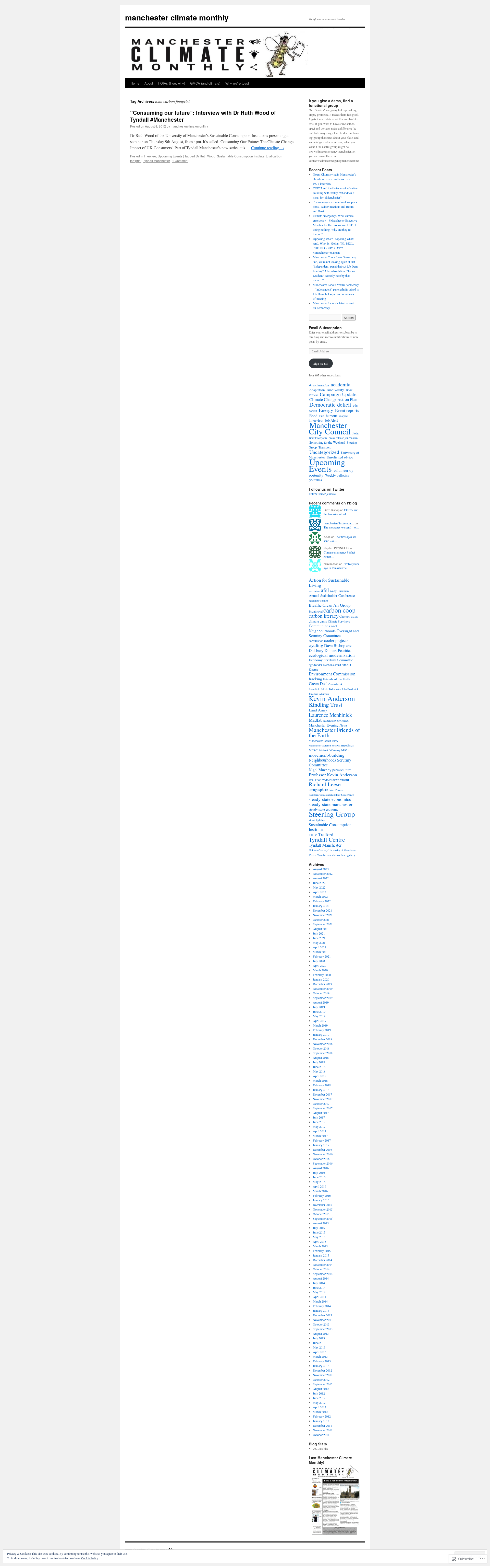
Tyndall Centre (327, 839)
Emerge (313, 669)
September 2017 (323, 1108)
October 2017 (321, 1103)
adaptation (314, 591)
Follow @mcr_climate (322, 494)
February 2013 (322, 1361)
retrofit (344, 779)
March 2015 (320, 1246)
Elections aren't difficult (337, 665)
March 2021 (320, 952)
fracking (315, 678)
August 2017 (321, 1113)
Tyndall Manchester (156, 160)
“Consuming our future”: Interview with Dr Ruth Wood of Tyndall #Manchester (203, 116)
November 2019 (323, 988)
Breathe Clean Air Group (329, 605)
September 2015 (323, 1218)
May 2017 (319, 1126)
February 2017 (322, 1140)
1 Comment (180, 160)
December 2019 (322, 984)
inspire (343, 415)
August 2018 (321, 1057)
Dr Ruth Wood (205, 156)
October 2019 (321, 993)
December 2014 (322, 1260)
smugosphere (318, 789)
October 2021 (321, 919)
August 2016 (321, 1168)
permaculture (341, 769)
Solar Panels (335, 790)
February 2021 (322, 956)
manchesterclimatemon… (339, 523)
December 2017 (322, 1094)
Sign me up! (320, 363)
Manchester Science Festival (324, 745)
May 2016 (319, 1182)
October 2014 (321, 1269)
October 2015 (321, 1214)
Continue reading (267, 147)
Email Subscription (325, 327)
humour (331, 415)
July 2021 (319, 933)
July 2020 (319, 961)
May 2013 (319, 1347)
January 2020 (321, 979)
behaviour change (318, 600)
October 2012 (321, 1379)
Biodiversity (335, 389)
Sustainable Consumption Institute (240, 156)
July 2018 (319, 1062)
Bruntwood (316, 611)
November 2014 (323, 1264)
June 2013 (319, 1343)
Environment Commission (332, 674)
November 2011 (323, 1430)
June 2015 (319, 1232)
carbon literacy (324, 616)
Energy (326, 410)
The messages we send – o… (341, 527)
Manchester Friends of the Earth (334, 732)
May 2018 (319, 1071)
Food (313, 415)
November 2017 (323, 1099)
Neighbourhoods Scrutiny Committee (330, 762)
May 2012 (319, 1402)
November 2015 (323, 1209)
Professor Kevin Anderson (333, 775)
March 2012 (320, 1412)
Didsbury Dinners (323, 650)
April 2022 (319, 892)
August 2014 (321, 1278)
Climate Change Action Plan (333, 399)
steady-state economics (330, 799)
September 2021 (323, 924)
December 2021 (322, 910)
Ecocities (344, 650)
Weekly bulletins (337, 475)
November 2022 (323, 873)
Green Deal (318, 683)
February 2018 (322, 1085)
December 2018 (322, 1039)
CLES (354, 616)
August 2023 (321, 869)
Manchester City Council (330, 428)
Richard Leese (325, 784)
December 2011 (322, 1425)
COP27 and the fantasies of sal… (341, 512)
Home (135, 83)
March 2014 (320, 1301)
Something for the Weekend (327, 442)
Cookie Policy (89, 1558)
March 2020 (320, 970)
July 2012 (319, 1393)
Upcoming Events (170, 156)
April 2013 (319, 1352)
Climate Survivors (339, 621)
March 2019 (320, 1025)
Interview (150, 156)
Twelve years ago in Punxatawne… (341, 566)
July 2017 (319, 1117)
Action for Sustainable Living (329, 582)
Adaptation (317, 389)
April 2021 (319, 947)
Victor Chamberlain (320, 855)
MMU (345, 749)
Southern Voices (318, 795)
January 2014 (321, 1310)
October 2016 (321, 1159)
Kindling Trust (325, 704)
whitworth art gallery (343, 855)
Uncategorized (324, 451)
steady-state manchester (330, 804)
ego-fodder (315, 665)
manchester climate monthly (177, 17)
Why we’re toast (237, 83)
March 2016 (320, 1191)
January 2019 (321, 1034)
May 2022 (319, 887)
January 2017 (321, 1145)
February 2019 (322, 1030)
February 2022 (322, 901)
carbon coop (339, 610)
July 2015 (319, 1228)
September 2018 (323, 1053)
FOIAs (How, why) (171, 83)
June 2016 (319, 1177)
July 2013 (319, 1338)
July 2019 (319, 1007)
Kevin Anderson (332, 698)
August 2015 (321, 1223)
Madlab (316, 720)
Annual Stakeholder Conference (332, 595)
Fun (321, 416)
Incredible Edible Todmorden (325, 689)
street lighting (317, 820)
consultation (316, 641)
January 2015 (321, 1255)
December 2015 (322, 1205)
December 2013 (322, 1315)
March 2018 (320, 1080)
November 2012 (323, 1375)
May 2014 (319, 1292)
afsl (325, 590)
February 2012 (322, 1416)
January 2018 (321, 1090)
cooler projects (336, 640)
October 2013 (321, 1324)
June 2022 (319, 883)
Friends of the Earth (336, 679)
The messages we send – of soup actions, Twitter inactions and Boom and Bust (335, 206)
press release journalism (343, 438)
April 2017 (319, 1131)
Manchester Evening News (328, 725)
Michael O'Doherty (329, 750)
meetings (347, 745)
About (148, 83)
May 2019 (319, 1016)
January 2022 (321, 906)
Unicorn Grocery (318, 850)
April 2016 (319, 1186)
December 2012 (322, 1370)
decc (348, 646)
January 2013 (321, 1366)
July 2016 (319, 1172)
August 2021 (321, 929)
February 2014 (322, 1306)
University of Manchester (342, 850)
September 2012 (323, 1384)
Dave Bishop (334, 645)
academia (340, 384)
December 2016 (322, 1149)
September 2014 (323, 1274)
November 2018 (323, 1044)
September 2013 (323, 1329)
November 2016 (323, 1154)
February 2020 (322, 975)
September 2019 (323, 998)
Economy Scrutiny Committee (331, 660)
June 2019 (319, 1011)
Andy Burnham (339, 591)
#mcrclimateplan (319, 385)
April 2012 (319, 1407)
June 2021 (319, 938)
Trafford (325, 834)
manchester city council (336, 720)
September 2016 (323, 1163)
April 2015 (319, 1241)
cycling (316, 645)
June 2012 (319, 1398)
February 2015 (322, 1251)
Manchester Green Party (323, 741)
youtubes (315, 480)
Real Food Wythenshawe (324, 780)
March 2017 (320, 1136)
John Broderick (350, 689)
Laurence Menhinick (330, 714)
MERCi (313, 750)
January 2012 (321, 1421)
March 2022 (320, 896)
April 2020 (319, 965)
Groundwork (335, 684)
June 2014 (319, 1287)
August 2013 (321, 1333)
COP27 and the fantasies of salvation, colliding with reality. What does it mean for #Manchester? (335, 192)
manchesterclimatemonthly (189, 126)
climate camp (318, 621)
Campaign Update (338, 394)
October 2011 (321, 1435)
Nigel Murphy (320, 769)
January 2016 (321, 1200)
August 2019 (321, 1002)
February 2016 (322, 1195)
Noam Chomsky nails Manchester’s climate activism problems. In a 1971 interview (334, 179)
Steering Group (332, 814)
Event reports (347, 410)
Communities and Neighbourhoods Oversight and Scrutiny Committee (334, 630)
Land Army (318, 709)
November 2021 (323, 915)
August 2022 (321, 878)
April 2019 (319, 1021)
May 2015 (319, 1237)
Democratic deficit (330, 404)
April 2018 (319, 1076)
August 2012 (321, 1389)
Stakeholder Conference (340, 795)
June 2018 (319, 1067)
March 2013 (320, 1356)
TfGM (313, 835)
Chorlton (344, 616)
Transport (324, 447)
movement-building (327, 755)
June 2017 (319, 1122)
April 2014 (319, 1297)
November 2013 (323, 1320)
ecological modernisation (332, 655)
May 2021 (319, 942)
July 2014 (319, 1283)
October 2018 (321, 1048)
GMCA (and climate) (205, 83)
